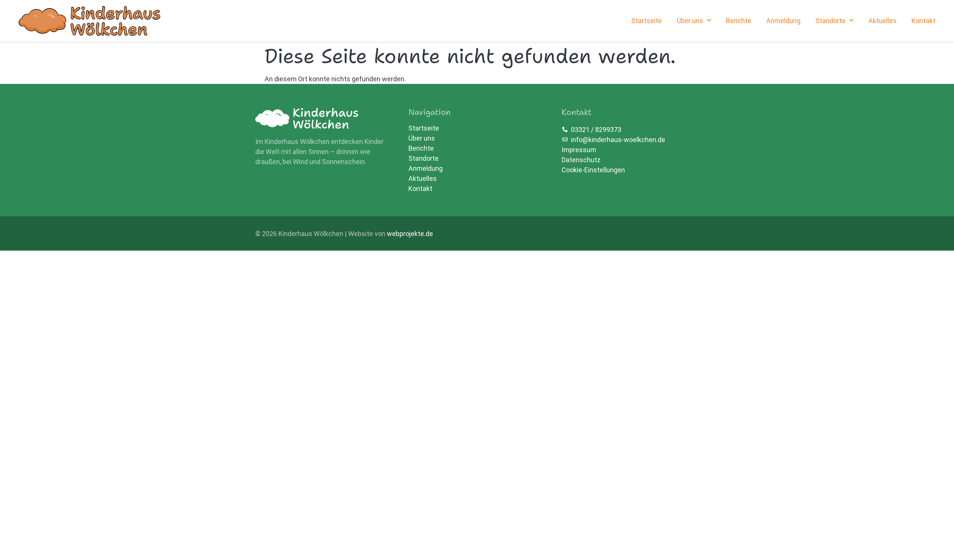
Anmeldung (783, 21)
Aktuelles (882, 21)
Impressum (579, 150)
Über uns (690, 21)
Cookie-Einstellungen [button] (593, 170)
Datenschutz (581, 160)
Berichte (738, 21)
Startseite (646, 21)
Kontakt (923, 21)
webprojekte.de (410, 234)
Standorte (830, 21)
